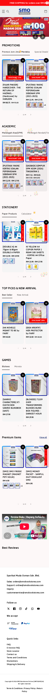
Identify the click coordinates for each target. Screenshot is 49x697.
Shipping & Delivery (16, 664)
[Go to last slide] (35, 36)
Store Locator (13, 651)
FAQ (9, 644)
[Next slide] (42, 36)
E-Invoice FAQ (13, 648)
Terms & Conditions (15, 688)
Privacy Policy (30, 688)
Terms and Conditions (17, 657)
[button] (3, 11)
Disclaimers (12, 661)
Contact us (12, 654)
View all (43, 437)
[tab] (21, 34)
